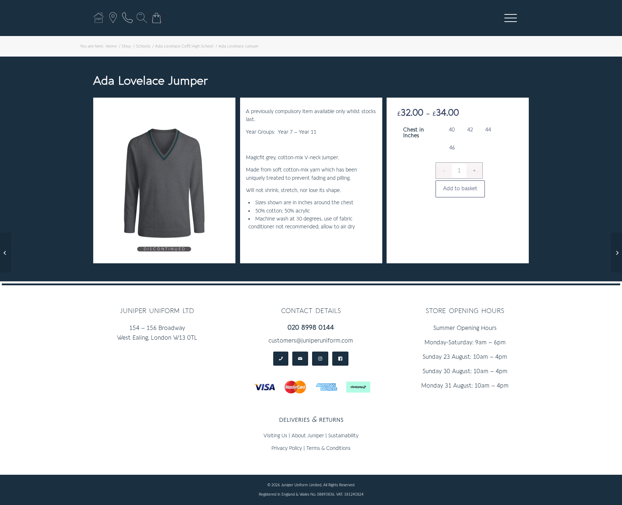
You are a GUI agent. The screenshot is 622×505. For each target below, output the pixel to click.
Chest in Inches (413, 133)
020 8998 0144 (311, 327)
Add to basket (460, 189)
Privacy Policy (286, 448)
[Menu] (508, 18)
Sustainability (343, 436)
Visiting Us (275, 436)
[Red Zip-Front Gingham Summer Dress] (5, 252)
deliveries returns (311, 419)
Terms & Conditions (328, 448)
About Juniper (308, 436)
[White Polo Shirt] (616, 252)
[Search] (141, 17)
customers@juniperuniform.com (311, 341)
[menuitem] (511, 18)
